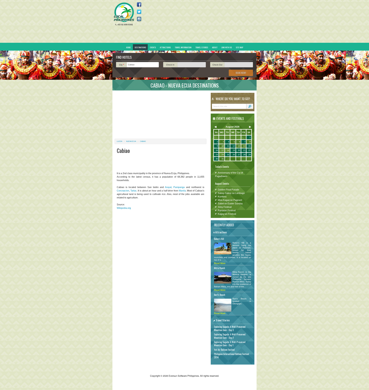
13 (239, 146)
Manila (182, 190)
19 (234, 150)
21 (244, 150)
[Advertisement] (201, 22)
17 (223, 150)
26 (234, 154)
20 (239, 150)
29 (249, 154)
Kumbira (222, 196)
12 (234, 146)
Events (153, 47)
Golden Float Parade (228, 189)
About (215, 47)
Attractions (165, 47)
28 (244, 154)
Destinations (140, 47)
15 (249, 146)
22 (249, 150)
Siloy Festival (225, 207)
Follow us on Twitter (139, 12)
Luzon (119, 141)
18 (228, 150)
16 (217, 150)
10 (223, 146)
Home (128, 47)
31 (223, 159)
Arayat (168, 187)
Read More (219, 263)
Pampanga (179, 187)
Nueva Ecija (131, 141)
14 (244, 146)
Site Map (239, 47)
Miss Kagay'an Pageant (230, 200)
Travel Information (183, 47)
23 (217, 154)
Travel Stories (201, 47)
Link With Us (226, 47)
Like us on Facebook (139, 4)
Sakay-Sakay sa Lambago (231, 193)
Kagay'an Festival (227, 214)
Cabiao (143, 141)
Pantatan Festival (227, 210)
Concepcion (123, 190)
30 (217, 159)
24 (223, 154)
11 (228, 146)
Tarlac (133, 190)
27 (239, 154)
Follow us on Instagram (139, 19)
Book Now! (241, 73)
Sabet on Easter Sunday (230, 203)
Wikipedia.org (124, 208)
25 (228, 154)
